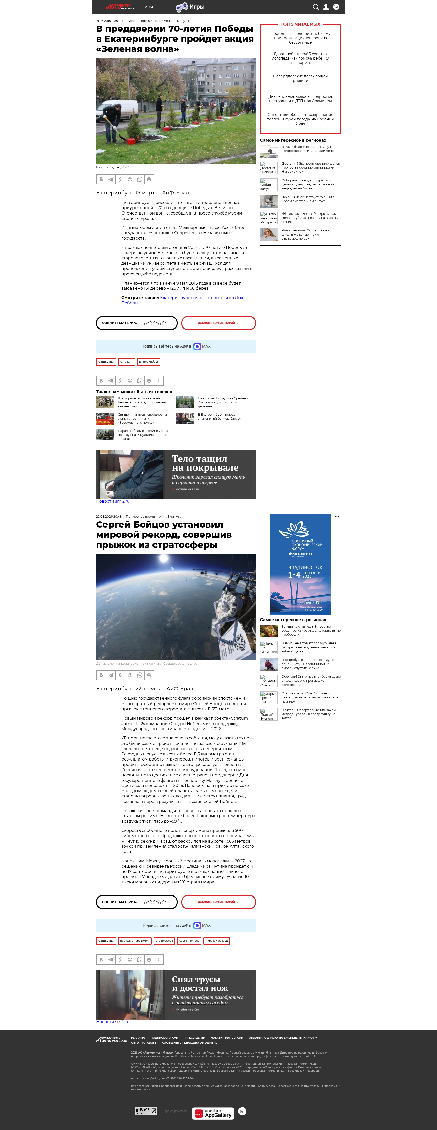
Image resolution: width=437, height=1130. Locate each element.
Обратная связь (143, 1042)
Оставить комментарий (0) (218, 323)
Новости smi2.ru (113, 501)
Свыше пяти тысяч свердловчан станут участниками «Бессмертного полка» (143, 418)
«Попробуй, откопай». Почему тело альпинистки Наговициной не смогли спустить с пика (310, 664)
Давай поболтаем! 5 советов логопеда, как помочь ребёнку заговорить (300, 58)
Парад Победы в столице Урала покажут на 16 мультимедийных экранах (143, 435)
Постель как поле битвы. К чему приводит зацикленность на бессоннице (301, 38)
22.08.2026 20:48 (109, 516)
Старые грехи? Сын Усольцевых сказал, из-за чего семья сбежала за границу (310, 697)
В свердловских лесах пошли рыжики (300, 78)
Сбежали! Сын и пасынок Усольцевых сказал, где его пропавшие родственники (311, 681)
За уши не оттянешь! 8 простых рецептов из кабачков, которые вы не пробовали (311, 630)
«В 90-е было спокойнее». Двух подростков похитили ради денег (308, 149)
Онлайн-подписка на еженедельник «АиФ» (283, 1037)
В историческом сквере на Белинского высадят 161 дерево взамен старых (142, 402)
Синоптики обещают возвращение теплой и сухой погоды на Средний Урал (300, 119)
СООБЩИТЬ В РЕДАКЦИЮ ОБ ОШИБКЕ (189, 1042)
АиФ (125, 167)
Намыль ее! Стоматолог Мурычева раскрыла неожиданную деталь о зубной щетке (309, 647)
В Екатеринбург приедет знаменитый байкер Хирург (219, 416)
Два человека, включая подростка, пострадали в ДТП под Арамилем (300, 98)
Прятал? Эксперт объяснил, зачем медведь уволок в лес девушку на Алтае (309, 714)
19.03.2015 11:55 (107, 21)
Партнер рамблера (175, 1111)
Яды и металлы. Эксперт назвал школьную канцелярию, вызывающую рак (307, 234)
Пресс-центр (195, 1037)
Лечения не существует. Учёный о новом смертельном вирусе (308, 199)
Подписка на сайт (165, 1037)
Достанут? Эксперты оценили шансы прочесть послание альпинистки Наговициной (311, 167)
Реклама (138, 1037)
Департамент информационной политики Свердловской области (148, 663)
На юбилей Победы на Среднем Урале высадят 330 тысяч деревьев (223, 402)
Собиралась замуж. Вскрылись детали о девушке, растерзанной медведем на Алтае (308, 184)
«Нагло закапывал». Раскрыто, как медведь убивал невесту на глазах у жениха (310, 218)
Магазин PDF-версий (227, 1037)
